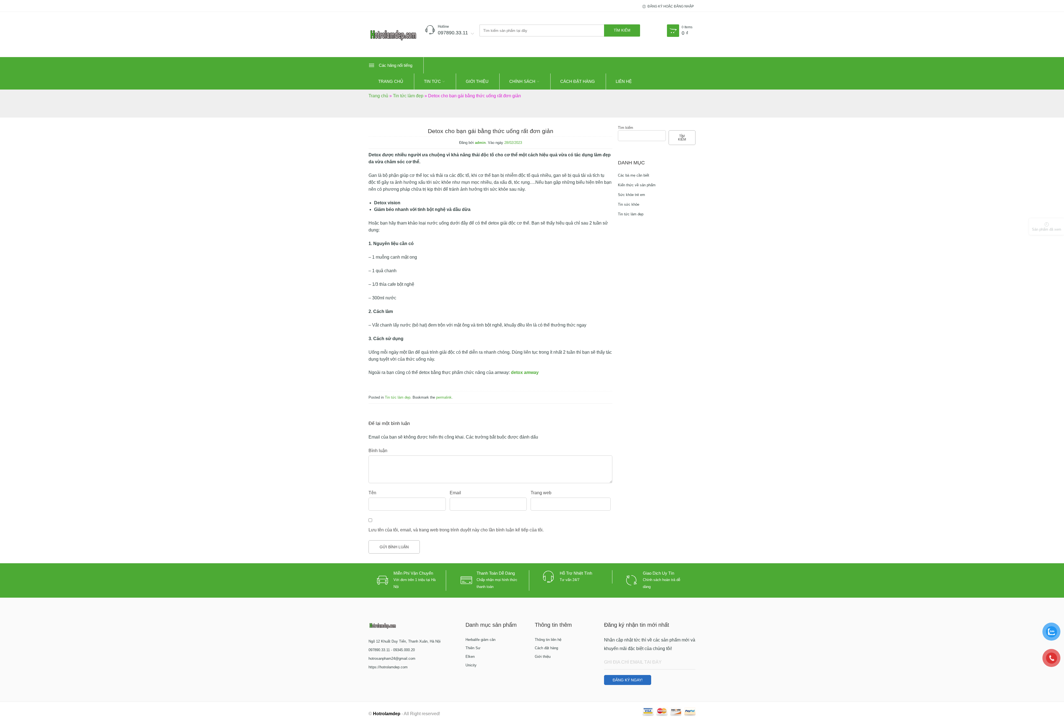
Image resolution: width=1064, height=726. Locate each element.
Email (455, 492)
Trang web (541, 492)
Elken (470, 656)
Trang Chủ (390, 81)
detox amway (525, 372)
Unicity (471, 665)
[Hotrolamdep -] (393, 34)
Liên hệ (624, 81)
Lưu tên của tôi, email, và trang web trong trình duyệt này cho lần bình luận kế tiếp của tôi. (456, 530)
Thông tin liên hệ (548, 640)
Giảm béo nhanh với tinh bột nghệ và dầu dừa (422, 209)
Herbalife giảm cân (480, 640)
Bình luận (378, 450)
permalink (444, 397)
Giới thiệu (477, 81)
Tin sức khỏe (628, 204)
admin (480, 143)
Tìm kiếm (625, 127)
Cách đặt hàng (577, 81)
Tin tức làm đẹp (408, 95)
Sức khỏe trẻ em (631, 195)
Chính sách (522, 81)
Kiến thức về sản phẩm (637, 185)
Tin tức (432, 81)
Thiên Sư (473, 648)
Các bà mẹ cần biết (633, 175)
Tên (372, 492)
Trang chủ (378, 95)
